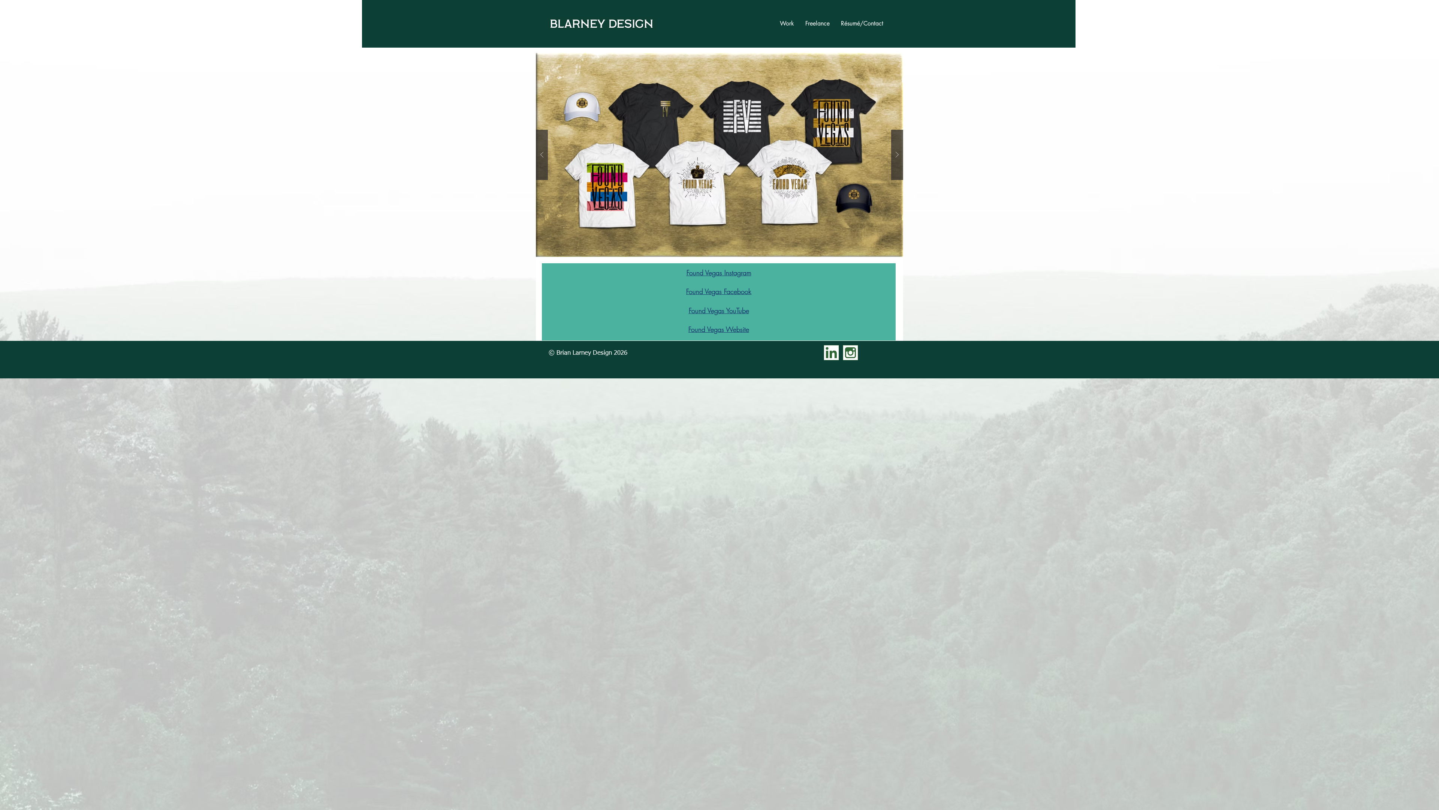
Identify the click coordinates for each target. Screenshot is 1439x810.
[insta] (850, 352)
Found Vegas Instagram (719, 272)
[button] (719, 155)
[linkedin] (831, 352)
